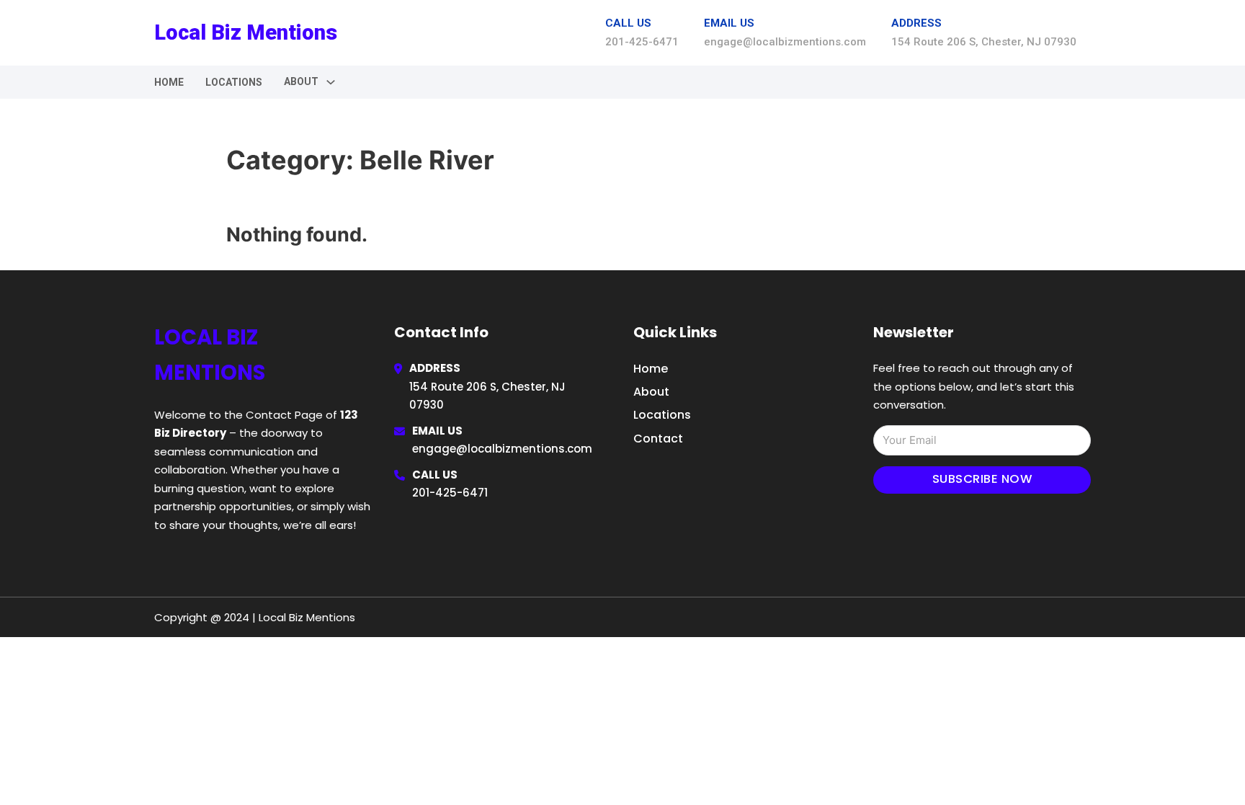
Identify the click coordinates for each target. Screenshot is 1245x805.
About (651, 391)
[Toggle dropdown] (331, 82)
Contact (658, 438)
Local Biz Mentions (245, 32)
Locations (233, 82)
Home (169, 82)
